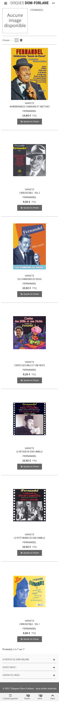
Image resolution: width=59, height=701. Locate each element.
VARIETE (29, 103)
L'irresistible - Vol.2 (29, 193)
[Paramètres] (53, 3)
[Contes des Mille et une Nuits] (29, 333)
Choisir (6, 40)
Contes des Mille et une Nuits (29, 365)
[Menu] (5, 3)
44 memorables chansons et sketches (30, 106)
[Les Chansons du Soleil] (29, 246)
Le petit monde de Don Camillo (29, 538)
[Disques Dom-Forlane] (29, 3)
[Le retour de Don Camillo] (29, 419)
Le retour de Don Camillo (29, 451)
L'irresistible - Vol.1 (29, 624)
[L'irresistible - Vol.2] (29, 160)
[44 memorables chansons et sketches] (29, 74)
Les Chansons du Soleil (29, 279)
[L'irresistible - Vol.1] (29, 591)
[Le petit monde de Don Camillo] (29, 505)
